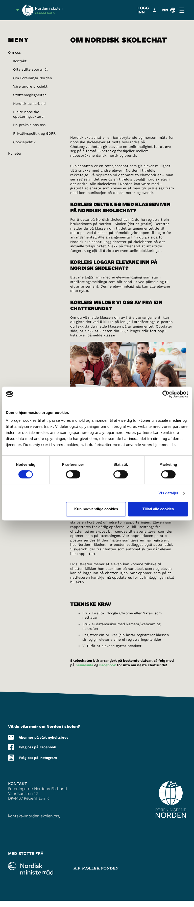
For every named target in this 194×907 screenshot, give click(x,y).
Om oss (14, 52)
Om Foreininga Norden (32, 78)
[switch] (73, 474)
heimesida (84, 665)
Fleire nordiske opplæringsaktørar (29, 114)
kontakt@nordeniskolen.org (34, 816)
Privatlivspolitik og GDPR (34, 133)
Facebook (108, 665)
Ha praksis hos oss (29, 125)
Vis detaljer (168, 493)
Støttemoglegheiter (29, 95)
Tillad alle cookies (158, 509)
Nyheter (15, 153)
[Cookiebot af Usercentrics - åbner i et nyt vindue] (166, 394)
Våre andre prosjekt (30, 86)
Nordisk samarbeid (29, 104)
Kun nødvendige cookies (96, 509)
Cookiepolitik (24, 142)
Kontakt (20, 61)
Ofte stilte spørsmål (30, 69)
